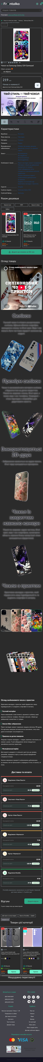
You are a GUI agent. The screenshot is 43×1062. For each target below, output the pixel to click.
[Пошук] (40, 10)
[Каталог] (2, 4)
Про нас (32, 1011)
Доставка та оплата (10, 1016)
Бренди (32, 1019)
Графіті (4, 24)
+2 (38, 958)
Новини (32, 1013)
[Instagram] (33, 997)
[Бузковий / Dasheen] (34, 958)
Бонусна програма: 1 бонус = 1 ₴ (11, 1011)
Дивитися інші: (12, 87)
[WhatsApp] (33, 1001)
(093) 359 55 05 (9, 1002)
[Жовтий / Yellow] (29, 958)
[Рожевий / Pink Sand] (31, 958)
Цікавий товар (11, 1024)
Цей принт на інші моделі (9, 915)
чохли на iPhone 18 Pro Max (16, 15)
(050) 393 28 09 (9, 999)
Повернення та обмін (11, 1013)
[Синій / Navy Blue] (7, 958)
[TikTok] (38, 997)
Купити (14, 972)
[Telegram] (29, 1001)
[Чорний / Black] (9, 958)
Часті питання (11, 1022)
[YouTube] (29, 997)
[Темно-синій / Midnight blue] (27, 958)
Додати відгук (33, 901)
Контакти (10, 1019)
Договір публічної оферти (32, 1030)
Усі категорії (32, 1022)
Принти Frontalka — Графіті (27, 915)
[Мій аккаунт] (37, 4)
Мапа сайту (32, 1024)
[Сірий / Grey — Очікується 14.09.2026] (5, 958)
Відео (32, 1016)
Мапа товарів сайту (32, 1027)
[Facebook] (24, 997)
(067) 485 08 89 (9, 996)
